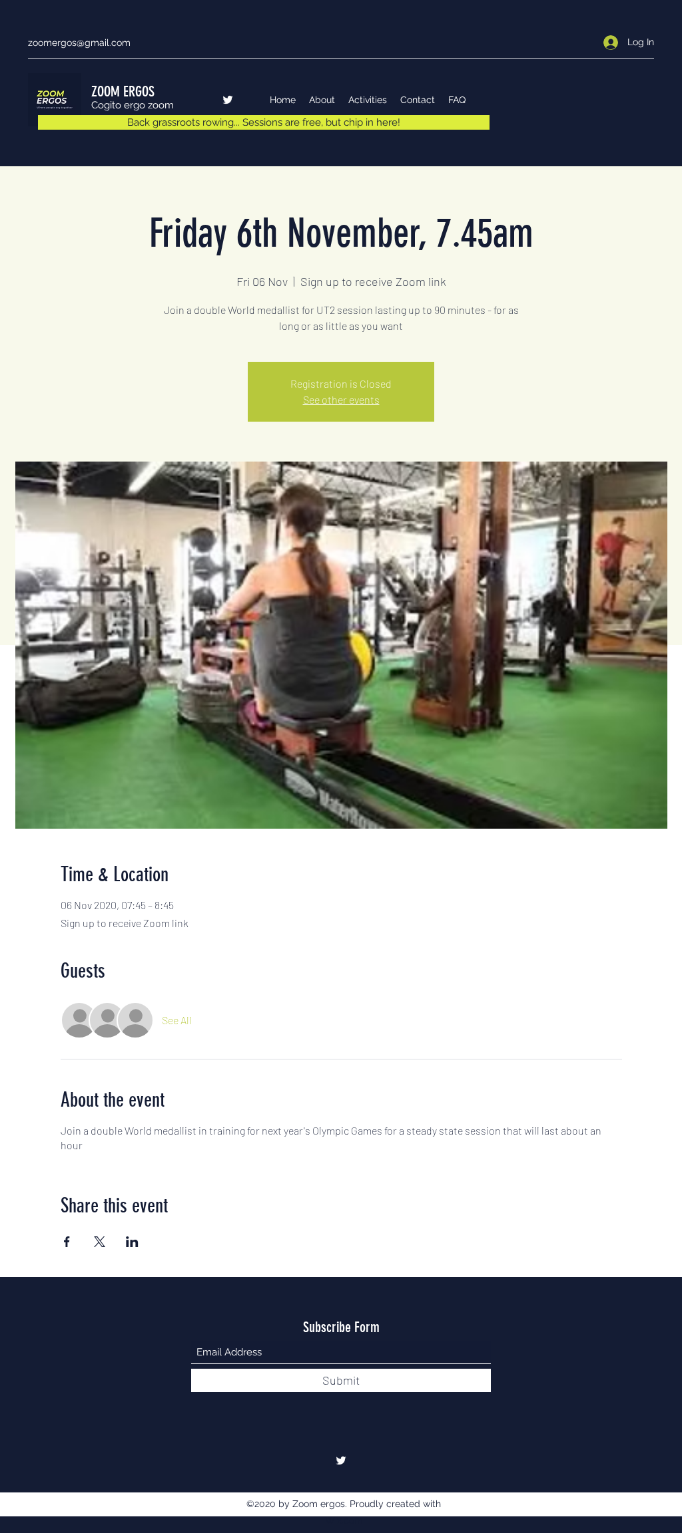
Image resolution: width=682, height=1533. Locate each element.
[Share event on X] (99, 1241)
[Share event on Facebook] (67, 1241)
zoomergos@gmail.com (79, 42)
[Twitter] (227, 99)
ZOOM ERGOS (123, 91)
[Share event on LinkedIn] (132, 1241)
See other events (341, 399)
